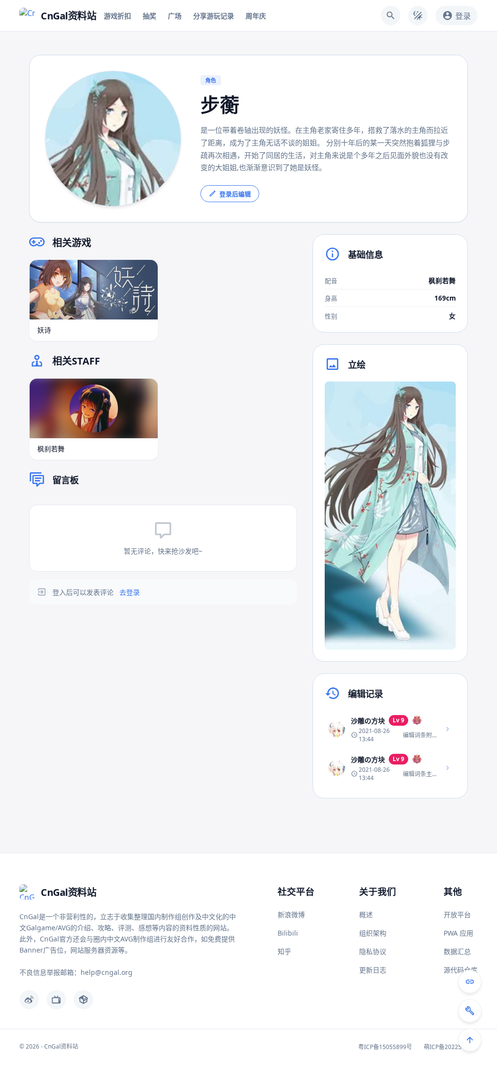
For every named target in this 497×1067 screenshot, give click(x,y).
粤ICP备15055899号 (385, 1047)
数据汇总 (457, 951)
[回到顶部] (469, 1039)
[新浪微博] (29, 999)
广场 (175, 15)
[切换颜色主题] (418, 15)
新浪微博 (291, 914)
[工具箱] (469, 1010)
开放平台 (457, 914)
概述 (366, 914)
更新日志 (372, 969)
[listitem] (390, 729)
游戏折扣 (117, 15)
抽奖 (149, 15)
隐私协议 (372, 951)
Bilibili (288, 933)
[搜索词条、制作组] (390, 15)
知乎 (284, 951)
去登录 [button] (129, 592)
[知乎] (83, 999)
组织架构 (372, 933)
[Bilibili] (56, 999)
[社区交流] (469, 981)
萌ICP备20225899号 (451, 1047)
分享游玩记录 (213, 15)
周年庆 (256, 15)
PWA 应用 (458, 933)
